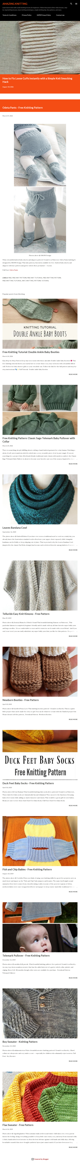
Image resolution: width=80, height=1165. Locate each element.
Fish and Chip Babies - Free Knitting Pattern (27, 869)
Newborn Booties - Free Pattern (20, 699)
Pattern (37, 281)
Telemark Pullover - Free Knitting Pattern (26, 955)
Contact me (60, 15)
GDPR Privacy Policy (44, 15)
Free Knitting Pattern (52, 278)
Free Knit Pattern (19, 278)
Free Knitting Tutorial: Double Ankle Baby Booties (30, 352)
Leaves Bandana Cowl (14, 527)
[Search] (71, 4)
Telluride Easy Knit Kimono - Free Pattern (25, 613)
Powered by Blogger (41, 1159)
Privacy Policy (26, 15)
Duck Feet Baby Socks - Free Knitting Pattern (28, 783)
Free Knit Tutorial (34, 278)
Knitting (30, 281)
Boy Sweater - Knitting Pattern (19, 1041)
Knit (24, 281)
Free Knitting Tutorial (11, 281)
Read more (73, 374)
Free (10, 278)
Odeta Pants (13, 270)
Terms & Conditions (9, 15)
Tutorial (45, 281)
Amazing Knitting (14, 3)
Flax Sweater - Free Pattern (17, 1124)
